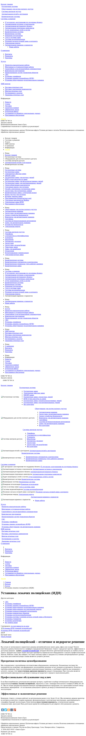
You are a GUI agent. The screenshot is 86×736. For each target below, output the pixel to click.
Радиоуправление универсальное (17, 253)
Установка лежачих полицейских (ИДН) (19, 78)
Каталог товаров (7, 4)
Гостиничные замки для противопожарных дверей (23, 183)
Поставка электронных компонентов (18, 89)
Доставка (8, 106)
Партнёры (8, 58)
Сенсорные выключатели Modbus (17, 200)
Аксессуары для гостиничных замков (18, 191)
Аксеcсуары (9, 243)
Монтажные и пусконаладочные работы (19, 67)
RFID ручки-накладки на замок (16, 179)
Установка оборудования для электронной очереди (23, 609)
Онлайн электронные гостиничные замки (20, 189)
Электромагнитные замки (14, 255)
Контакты (8, 54)
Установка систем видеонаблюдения (18, 615)
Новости (8, 102)
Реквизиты (9, 56)
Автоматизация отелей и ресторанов (15, 14)
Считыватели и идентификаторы (17, 236)
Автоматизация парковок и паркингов (19, 45)
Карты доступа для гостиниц (15, 194)
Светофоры (9, 219)
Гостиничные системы (10, 6)
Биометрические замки (13, 266)
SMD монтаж (5, 84)
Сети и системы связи (13, 37)
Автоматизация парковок (14, 211)
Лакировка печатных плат (14, 95)
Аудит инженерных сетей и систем (17, 30)
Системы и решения (8, 19)
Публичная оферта (11, 111)
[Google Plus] (14, 710)
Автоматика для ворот (13, 241)
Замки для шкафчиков (13, 249)
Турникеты (9, 238)
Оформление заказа (12, 109)
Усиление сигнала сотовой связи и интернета (21, 41)
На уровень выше (11, 622)
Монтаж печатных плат (13, 91)
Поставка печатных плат (14, 87)
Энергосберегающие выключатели (17, 185)
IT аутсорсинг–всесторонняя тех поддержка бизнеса (23, 22)
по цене (26, 626)
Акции (3, 119)
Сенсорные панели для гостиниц (17, 187)
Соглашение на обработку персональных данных (22, 113)
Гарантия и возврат (12, 108)
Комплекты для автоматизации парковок (19, 217)
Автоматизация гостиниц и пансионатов (19, 24)
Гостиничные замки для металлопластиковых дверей (24, 181)
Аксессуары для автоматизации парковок (20, 213)
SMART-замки (10, 175)
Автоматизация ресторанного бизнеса (18, 26)
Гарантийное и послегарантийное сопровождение (23, 69)
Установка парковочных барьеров (17, 613)
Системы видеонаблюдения (15, 39)
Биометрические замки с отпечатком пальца (21, 193)
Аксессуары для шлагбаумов (15, 245)
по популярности (17, 626)
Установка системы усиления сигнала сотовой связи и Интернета (28, 617)
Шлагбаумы (9, 239)
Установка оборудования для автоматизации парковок (24, 80)
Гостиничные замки (12, 172)
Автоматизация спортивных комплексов (19, 28)
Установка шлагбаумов (13, 621)
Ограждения (9, 251)
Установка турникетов (13, 619)
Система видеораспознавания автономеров (20, 221)
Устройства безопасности (14, 224)
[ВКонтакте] (2, 710)
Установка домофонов (13, 76)
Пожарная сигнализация (14, 35)
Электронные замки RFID (14, 202)
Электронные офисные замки (15, 174)
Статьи (7, 104)
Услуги (3, 61)
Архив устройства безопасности (16, 215)
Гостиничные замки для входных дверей (19, 177)
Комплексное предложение (15, 71)
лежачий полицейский (30, 651)
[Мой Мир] (11, 710)
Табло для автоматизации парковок (17, 223)
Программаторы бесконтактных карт (18, 198)
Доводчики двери (11, 247)
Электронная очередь (12, 43)
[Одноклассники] (8, 710)
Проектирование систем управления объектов (21, 72)
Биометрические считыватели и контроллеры (21, 262)
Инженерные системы (13, 34)
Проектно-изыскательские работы (17, 65)
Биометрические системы (11, 16)
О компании (5, 50)
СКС (6, 74)
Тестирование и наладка (13, 93)
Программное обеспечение (14, 115)
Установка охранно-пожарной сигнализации (21, 611)
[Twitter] (5, 710)
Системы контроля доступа (11, 11)
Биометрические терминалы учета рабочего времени (24, 264)
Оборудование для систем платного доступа (17, 9)
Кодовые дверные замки (13, 196)
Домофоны (9, 234)
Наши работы (14, 47)
